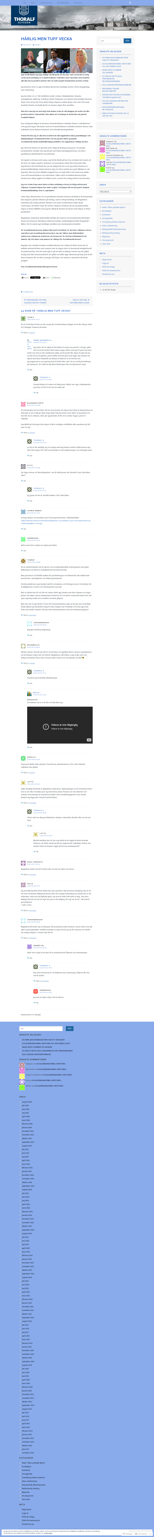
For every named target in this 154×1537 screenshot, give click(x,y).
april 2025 (26, 1160)
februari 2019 (27, 1431)
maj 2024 (25, 1200)
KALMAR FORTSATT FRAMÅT (35, 301)
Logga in (105, 263)
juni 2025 (25, 1153)
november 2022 (28, 1266)
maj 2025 (25, 1157)
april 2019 (26, 1423)
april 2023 (26, 1248)
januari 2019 (27, 1434)
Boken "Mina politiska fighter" (114, 207)
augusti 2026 (27, 1102)
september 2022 (28, 1274)
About (33, 3)
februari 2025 (27, 1168)
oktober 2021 (27, 1314)
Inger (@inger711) (42, 340)
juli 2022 (25, 1281)
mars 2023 (26, 1252)
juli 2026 (25, 1105)
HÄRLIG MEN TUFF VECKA (46, 38)
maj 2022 (25, 1288)
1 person (32, 333)
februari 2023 (27, 1255)
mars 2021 (26, 1339)
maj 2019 (25, 1420)
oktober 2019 (27, 1402)
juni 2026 (25, 1109)
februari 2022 (27, 1299)
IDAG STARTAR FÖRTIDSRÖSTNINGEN (116, 85)
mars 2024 (26, 1208)
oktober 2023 (27, 1226)
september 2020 (28, 1361)
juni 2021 (25, 1328)
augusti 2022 (27, 1277)
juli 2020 (25, 1369)
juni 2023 (25, 1241)
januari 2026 (27, 1127)
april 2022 (26, 1292)
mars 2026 (26, 1120)
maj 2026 (25, 1113)
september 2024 (28, 1186)
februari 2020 (27, 1387)
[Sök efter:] (110, 41)
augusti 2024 (27, 1189)
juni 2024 (25, 1197)
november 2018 (28, 1442)
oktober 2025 (27, 1138)
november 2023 (28, 1222)
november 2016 (28, 1453)
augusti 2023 (27, 1233)
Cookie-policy (48, 1533)
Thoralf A (37, 45)
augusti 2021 (27, 1321)
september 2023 (28, 1230)
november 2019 (28, 1398)
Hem (24, 3)
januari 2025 (27, 1171)
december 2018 (28, 1438)
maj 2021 (25, 1332)
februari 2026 (27, 1124)
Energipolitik (107, 218)
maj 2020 (25, 1376)
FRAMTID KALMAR (46, 3)
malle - (37, 692)
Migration (106, 236)
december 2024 (28, 1175)
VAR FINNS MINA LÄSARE (79, 301)
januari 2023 (27, 1259)
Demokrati (106, 215)
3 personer (32, 803)
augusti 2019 (27, 1409)
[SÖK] (130, 3)
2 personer (32, 874)
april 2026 (26, 1116)
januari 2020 (27, 1391)
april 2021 (26, 1336)
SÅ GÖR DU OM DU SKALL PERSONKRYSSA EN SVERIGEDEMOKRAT (112, 78)
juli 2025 (25, 1149)
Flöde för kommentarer (111, 270)
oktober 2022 (27, 1270)
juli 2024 (25, 1193)
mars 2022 (26, 1296)
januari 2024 (27, 1215)
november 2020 (28, 1354)
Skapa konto (107, 259)
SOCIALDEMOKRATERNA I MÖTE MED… (51, 1064)
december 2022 (28, 1263)
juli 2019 (25, 1412)
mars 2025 (26, 1164)
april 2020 (26, 1380)
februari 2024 (27, 1211)
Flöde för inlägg (108, 267)
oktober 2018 (27, 1445)
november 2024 (28, 1179)
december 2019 (28, 1394)
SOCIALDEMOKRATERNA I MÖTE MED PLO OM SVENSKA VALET (46, 1043)
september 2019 (28, 1405)
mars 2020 (26, 1383)
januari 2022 (27, 1303)
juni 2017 (25, 1449)
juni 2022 (25, 1285)
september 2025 (28, 1142)
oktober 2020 (27, 1358)
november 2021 (28, 1310)
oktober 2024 (27, 1182)
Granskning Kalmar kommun (113, 222)
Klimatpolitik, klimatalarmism (114, 229)
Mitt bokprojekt (63, 3)
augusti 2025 (27, 1146)
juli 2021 (25, 1325)
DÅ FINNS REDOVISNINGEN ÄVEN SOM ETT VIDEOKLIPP (43, 1040)
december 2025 (28, 1131)
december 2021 (28, 1307)
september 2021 (28, 1317)
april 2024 (26, 1204)
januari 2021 (27, 1347)
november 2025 (28, 1135)
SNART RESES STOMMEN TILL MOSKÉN (37, 1047)
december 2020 (28, 1350)
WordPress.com (108, 274)
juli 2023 (25, 1237)
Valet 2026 (106, 244)
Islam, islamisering (109, 225)
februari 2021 (27, 1343)
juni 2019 (25, 1416)
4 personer (32, 615)
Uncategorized (28, 292)
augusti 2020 (27, 1365)
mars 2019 (26, 1427)
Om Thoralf (78, 3)
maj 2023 (25, 1244)
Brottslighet (106, 211)
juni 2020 (25, 1372)
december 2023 (28, 1219)
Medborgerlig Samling (111, 233)
